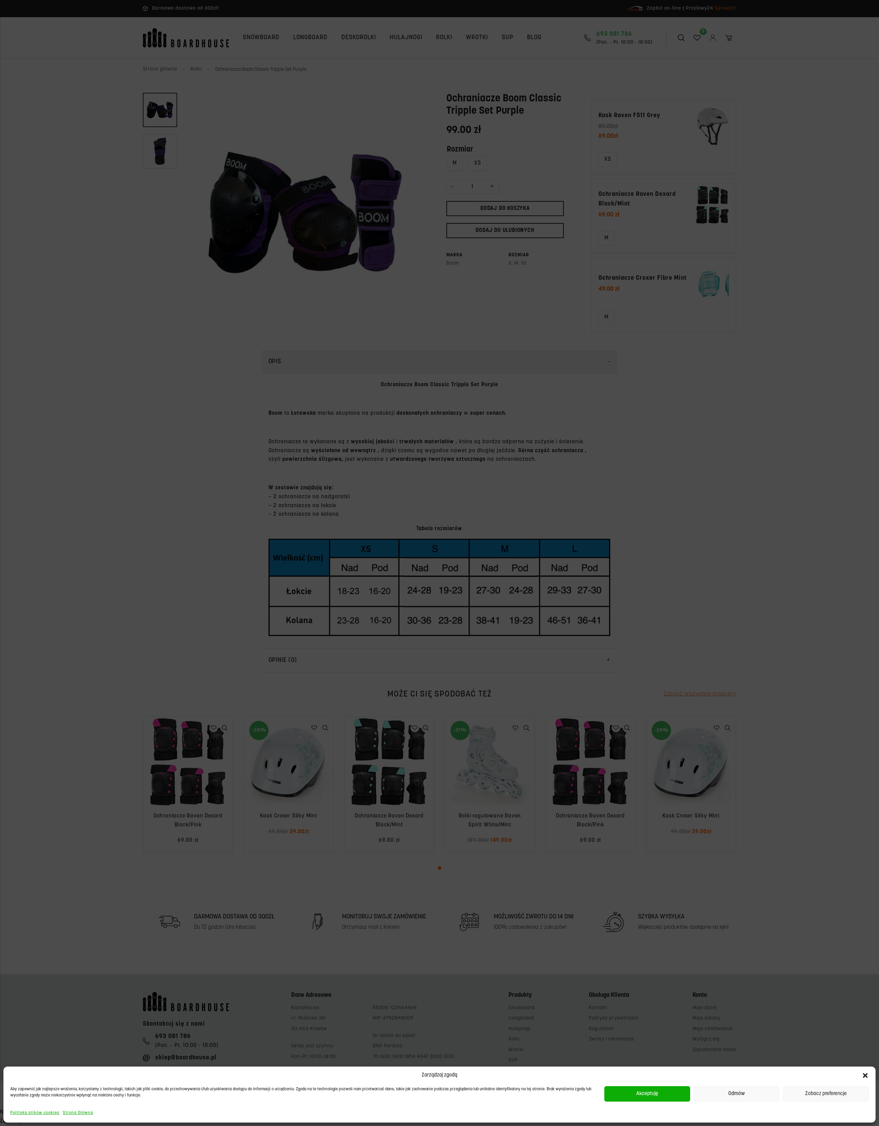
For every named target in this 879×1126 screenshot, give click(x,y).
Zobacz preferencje (826, 1093)
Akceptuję (647, 1093)
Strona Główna (78, 1113)
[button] (865, 1075)
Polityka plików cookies (34, 1113)
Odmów (736, 1093)
